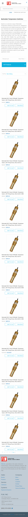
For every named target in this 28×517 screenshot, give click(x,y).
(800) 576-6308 (6, 508)
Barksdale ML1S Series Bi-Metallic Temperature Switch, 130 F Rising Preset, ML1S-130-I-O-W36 (13, 286)
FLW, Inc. (12, 514)
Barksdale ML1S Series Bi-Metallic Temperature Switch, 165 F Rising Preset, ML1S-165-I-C (12, 99)
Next (13, 452)
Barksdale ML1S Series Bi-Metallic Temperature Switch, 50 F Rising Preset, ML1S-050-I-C (12, 443)
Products (3, 479)
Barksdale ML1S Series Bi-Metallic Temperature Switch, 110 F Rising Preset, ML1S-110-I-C (12, 255)
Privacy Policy (18, 486)
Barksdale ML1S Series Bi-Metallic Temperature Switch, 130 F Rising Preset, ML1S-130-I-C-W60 (13, 193)
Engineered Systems (6, 489)
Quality (17, 479)
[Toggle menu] (2, 3)
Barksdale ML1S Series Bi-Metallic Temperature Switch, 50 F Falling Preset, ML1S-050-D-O (12, 130)
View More (20, 105)
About (16, 477)
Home (10, 12)
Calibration (3, 484)
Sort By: (4, 73)
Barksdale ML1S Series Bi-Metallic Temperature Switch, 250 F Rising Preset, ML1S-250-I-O (12, 380)
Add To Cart (10, 105)
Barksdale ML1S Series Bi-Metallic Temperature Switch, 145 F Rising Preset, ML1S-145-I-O (12, 224)
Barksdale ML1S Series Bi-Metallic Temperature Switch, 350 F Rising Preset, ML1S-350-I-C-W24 (13, 412)
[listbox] (16, 74)
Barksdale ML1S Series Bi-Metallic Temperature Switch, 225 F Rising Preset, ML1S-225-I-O (12, 161)
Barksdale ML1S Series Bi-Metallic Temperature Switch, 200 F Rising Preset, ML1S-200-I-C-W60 (13, 318)
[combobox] (12, 8)
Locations (17, 481)
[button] (14, 59)
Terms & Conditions (20, 488)
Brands (3, 477)
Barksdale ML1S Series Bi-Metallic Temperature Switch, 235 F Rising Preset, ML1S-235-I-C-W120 (13, 349)
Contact (17, 483)
